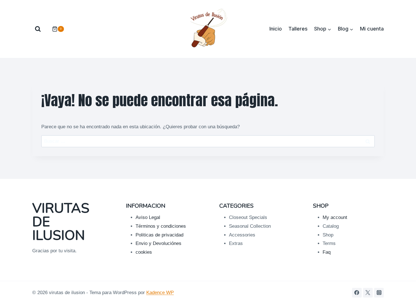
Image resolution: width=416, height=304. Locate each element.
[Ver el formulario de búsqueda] (38, 29)
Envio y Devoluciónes (158, 243)
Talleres (298, 29)
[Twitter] (368, 293)
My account (335, 217)
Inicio (275, 29)
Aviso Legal (148, 217)
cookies (144, 252)
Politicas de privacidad (159, 235)
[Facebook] (357, 293)
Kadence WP (160, 292)
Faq (327, 252)
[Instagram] (379, 293)
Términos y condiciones (161, 226)
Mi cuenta (372, 29)
